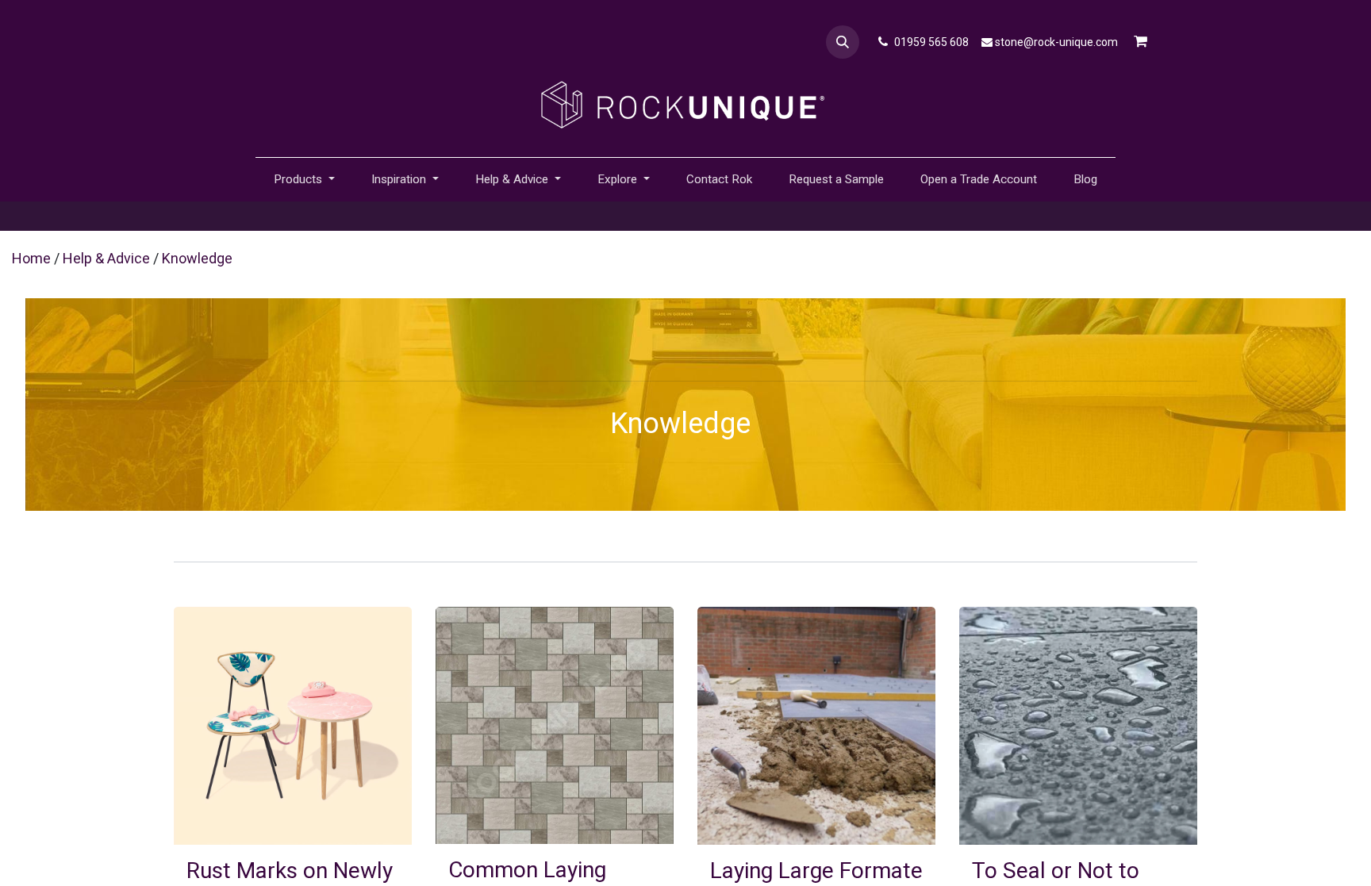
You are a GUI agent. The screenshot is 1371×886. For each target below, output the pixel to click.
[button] (842, 42)
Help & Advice (106, 258)
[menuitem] (719, 179)
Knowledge (197, 258)
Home (31, 258)
